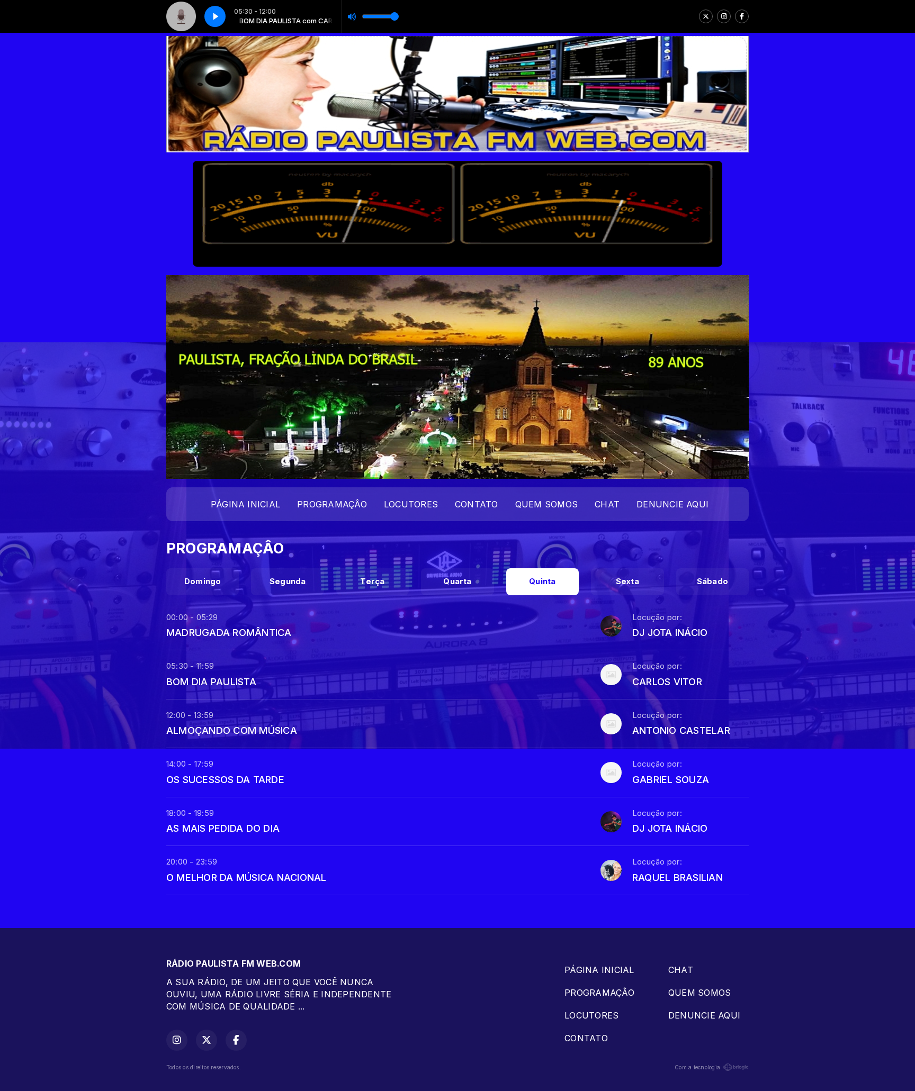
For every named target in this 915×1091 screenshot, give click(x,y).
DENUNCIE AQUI (672, 504)
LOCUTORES (411, 504)
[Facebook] (742, 16)
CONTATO (476, 504)
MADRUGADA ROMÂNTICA (229, 632)
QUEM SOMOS (546, 504)
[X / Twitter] (706, 16)
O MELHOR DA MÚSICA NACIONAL (246, 877)
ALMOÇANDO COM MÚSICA (231, 730)
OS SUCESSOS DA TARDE (225, 779)
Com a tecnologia (697, 1067)
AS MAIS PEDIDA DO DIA (223, 828)
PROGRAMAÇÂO (332, 504)
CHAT (607, 504)
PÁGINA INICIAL (245, 504)
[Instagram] (724, 16)
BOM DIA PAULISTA (211, 681)
